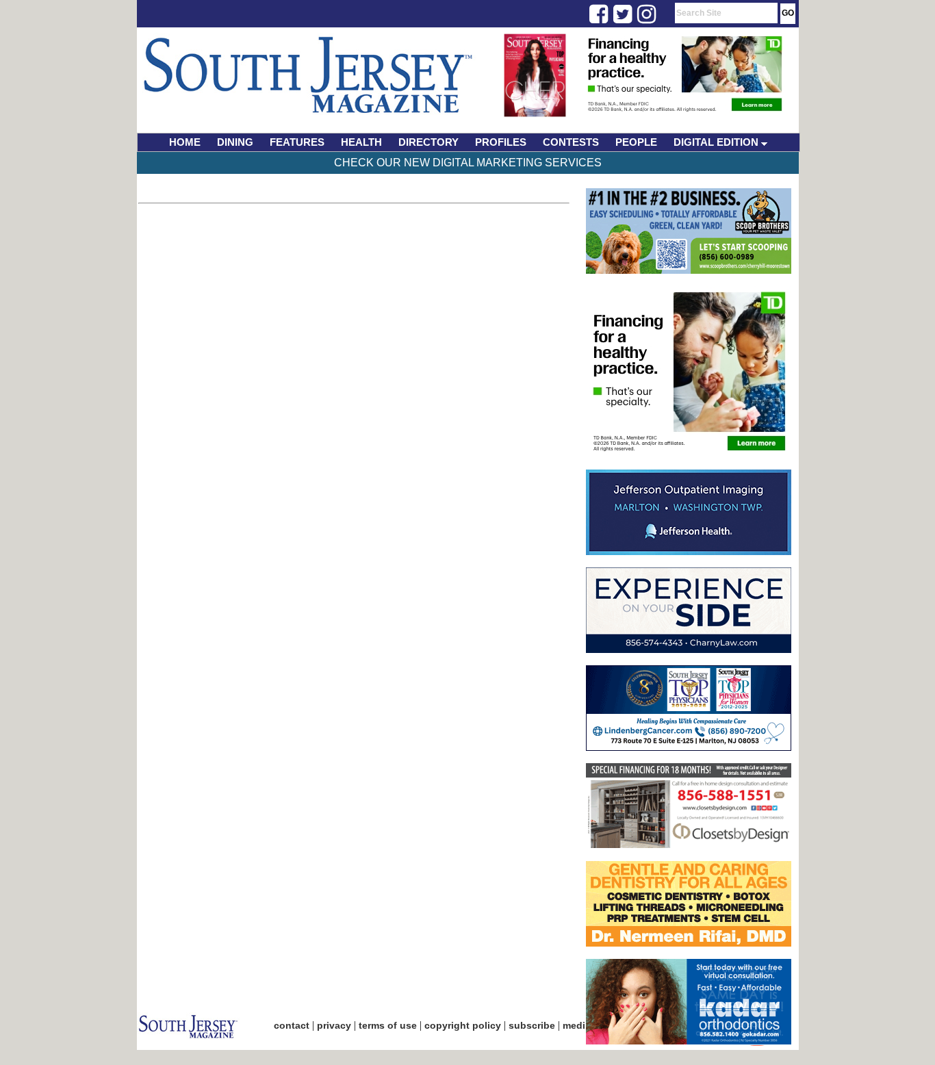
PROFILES (500, 142)
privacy (334, 1025)
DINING (235, 142)
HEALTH (361, 142)
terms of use (388, 1025)
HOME (185, 142)
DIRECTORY (428, 142)
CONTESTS (571, 142)
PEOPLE (636, 142)
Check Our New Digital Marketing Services (468, 162)
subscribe (532, 1025)
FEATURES (297, 142)
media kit (584, 1025)
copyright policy (462, 1025)
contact (291, 1025)
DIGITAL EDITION (717, 142)
